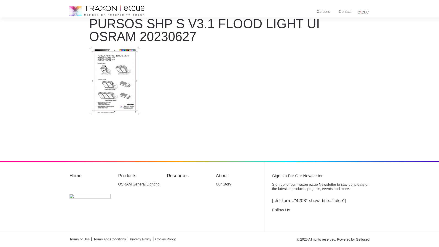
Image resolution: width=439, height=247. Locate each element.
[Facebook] (274, 218)
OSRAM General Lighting (138, 185)
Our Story (224, 185)
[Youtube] (314, 218)
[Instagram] (294, 218)
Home (75, 176)
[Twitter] (284, 218)
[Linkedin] (304, 218)
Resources (178, 176)
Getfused (362, 239)
